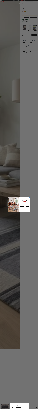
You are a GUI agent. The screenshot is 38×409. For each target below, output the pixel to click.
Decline (24, 407)
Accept (18, 407)
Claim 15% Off (24, 206)
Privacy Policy (22, 405)
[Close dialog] (29, 197)
